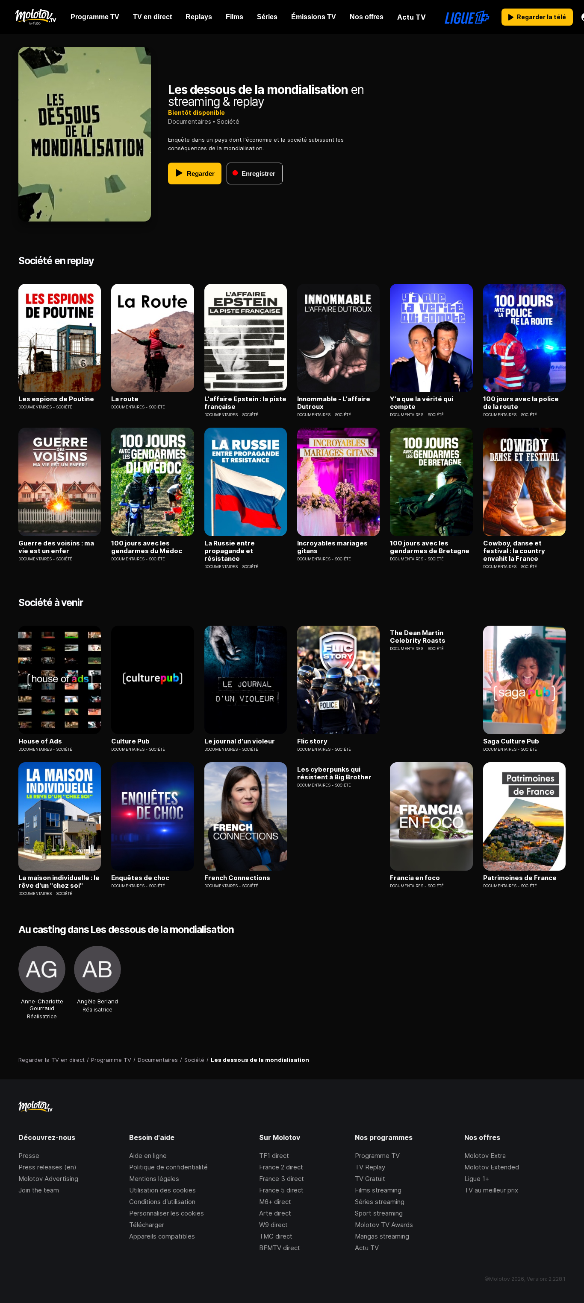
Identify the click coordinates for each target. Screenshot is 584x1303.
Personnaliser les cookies (166, 1213)
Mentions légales (154, 1179)
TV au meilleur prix (491, 1190)
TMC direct (275, 1236)
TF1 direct (274, 1155)
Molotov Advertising (48, 1179)
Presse (28, 1155)
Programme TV (377, 1155)
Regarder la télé (541, 16)
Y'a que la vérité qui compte (421, 403)
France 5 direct (281, 1190)
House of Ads (40, 741)
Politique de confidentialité (168, 1167)
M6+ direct (275, 1202)
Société (228, 121)
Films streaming (378, 1190)
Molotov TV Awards (384, 1225)
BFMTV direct (279, 1248)
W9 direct (273, 1225)
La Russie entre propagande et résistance (229, 551)
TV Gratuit (370, 1179)
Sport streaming (379, 1213)
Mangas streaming (382, 1236)
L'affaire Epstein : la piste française (245, 403)
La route (125, 399)
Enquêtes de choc (140, 878)
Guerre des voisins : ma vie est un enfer (56, 547)
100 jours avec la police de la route (521, 403)
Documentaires (189, 121)
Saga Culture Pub (511, 741)
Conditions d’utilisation (162, 1202)
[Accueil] (35, 17)
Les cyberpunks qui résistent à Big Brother (334, 773)
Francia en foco (415, 878)
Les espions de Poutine (56, 399)
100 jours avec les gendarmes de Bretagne (429, 547)
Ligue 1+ (476, 1179)
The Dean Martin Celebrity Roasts (417, 636)
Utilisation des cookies (162, 1190)
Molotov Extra (485, 1155)
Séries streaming (379, 1202)
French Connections (237, 878)
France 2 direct (281, 1167)
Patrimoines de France (520, 878)
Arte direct (275, 1213)
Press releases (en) (47, 1167)
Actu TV (367, 1248)
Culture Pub (130, 741)
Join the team (38, 1190)
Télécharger (146, 1225)
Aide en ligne (148, 1155)
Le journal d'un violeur (239, 741)
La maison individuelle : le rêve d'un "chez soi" (59, 881)
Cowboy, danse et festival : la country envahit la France (514, 551)
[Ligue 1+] (467, 17)
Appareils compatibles (162, 1236)
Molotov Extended (491, 1167)
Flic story (312, 741)
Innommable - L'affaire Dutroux (333, 403)
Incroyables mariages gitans (332, 547)
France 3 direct (281, 1179)
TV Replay (370, 1167)
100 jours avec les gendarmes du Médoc (146, 547)
